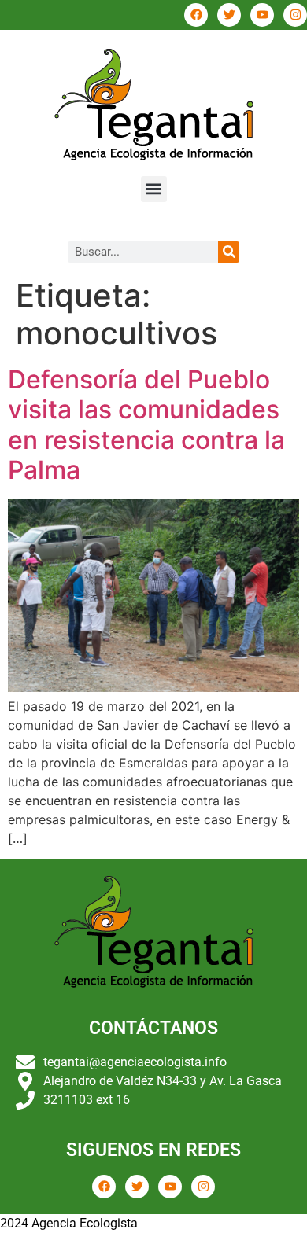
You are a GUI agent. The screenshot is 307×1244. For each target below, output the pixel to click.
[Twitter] (229, 15)
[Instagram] (295, 15)
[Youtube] (262, 15)
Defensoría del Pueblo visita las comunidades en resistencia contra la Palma (146, 424)
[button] (154, 189)
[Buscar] (228, 252)
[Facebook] (196, 15)
